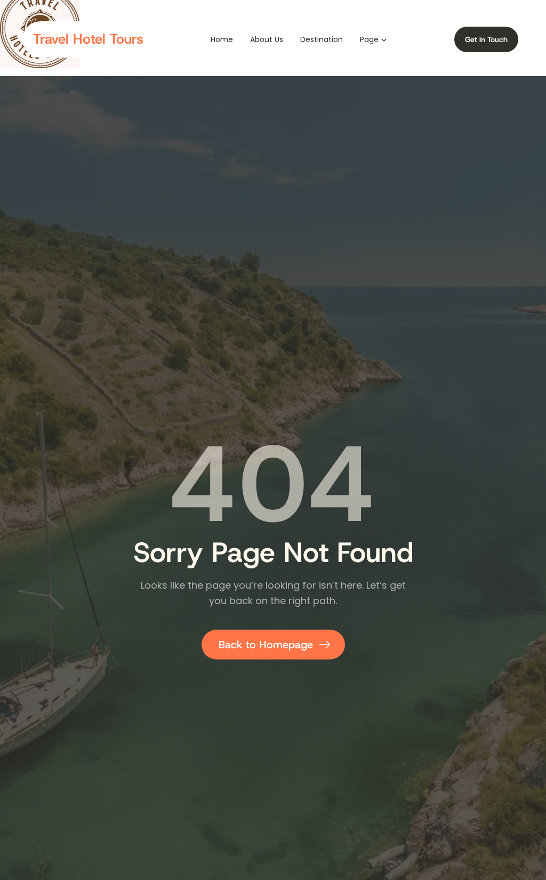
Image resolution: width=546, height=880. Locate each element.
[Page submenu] (384, 39)
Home (222, 39)
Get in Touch (486, 39)
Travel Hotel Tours (88, 39)
